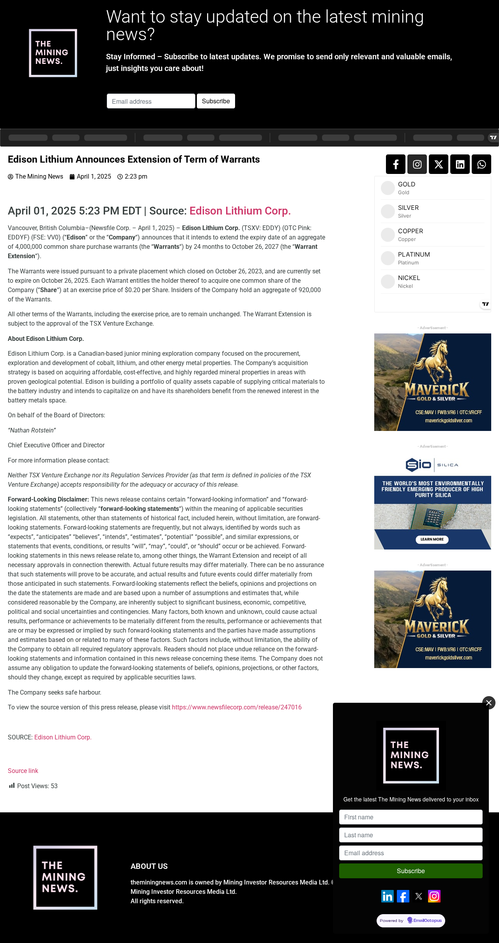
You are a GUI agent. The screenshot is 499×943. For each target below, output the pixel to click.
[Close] (488, 702)
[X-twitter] (438, 164)
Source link (23, 771)
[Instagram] (417, 164)
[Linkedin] (460, 164)
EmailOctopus (428, 921)
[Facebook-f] (395, 164)
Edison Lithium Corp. (240, 210)
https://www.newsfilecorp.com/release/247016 (237, 707)
